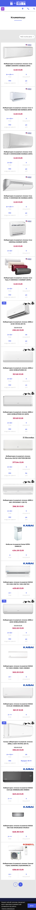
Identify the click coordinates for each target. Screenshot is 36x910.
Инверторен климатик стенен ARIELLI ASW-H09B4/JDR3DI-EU (18, 621)
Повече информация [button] (8, 908)
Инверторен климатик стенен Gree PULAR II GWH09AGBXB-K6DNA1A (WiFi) (18, 153)
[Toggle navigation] (2, 9)
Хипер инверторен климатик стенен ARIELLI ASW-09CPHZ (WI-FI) (18, 743)
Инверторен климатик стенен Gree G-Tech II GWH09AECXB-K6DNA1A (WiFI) (18, 109)
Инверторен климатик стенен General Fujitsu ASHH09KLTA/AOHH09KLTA (18, 864)
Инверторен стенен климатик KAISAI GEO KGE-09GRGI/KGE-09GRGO (18, 827)
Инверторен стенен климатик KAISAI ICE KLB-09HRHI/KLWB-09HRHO (18, 789)
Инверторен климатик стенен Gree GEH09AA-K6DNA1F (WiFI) (18, 241)
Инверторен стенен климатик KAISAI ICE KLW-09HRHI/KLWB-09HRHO (18, 705)
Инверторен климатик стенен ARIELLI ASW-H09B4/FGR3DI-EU (18, 369)
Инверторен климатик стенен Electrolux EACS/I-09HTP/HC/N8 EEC (18, 457)
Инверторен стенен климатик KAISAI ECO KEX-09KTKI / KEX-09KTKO (18, 583)
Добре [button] (32, 905)
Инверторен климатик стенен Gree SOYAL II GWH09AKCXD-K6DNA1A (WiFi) (18, 197)
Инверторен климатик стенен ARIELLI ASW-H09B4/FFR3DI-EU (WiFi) (18, 413)
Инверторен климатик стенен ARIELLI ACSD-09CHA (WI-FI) (18, 323)
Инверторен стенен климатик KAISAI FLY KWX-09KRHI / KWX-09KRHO (18, 667)
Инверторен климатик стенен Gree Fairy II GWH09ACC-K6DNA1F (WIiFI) (18, 279)
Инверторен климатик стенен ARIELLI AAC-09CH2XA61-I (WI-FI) (18, 501)
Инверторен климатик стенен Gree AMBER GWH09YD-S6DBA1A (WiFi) (18, 65)
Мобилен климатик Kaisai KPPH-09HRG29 (18, 545)
